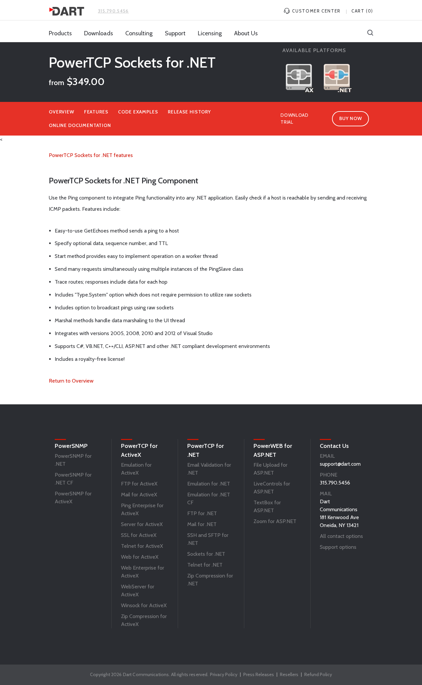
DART (66, 11)
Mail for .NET (202, 524)
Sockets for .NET (206, 554)
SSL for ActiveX (138, 535)
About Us (246, 33)
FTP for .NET (202, 513)
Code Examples (138, 112)
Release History (189, 112)
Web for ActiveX (139, 557)
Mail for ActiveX (139, 494)
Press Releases (258, 674)
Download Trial (295, 118)
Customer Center (316, 11)
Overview (61, 112)
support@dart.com (340, 464)
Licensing (210, 33)
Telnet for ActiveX (142, 546)
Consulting (139, 33)
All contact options (341, 536)
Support (175, 33)
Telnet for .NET (205, 565)
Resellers (289, 674)
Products (60, 33)
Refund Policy (318, 674)
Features (96, 112)
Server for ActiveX (142, 524)
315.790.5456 (113, 11)
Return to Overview (71, 381)
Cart (362, 11)
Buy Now (350, 118)
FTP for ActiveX (139, 484)
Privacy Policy (223, 674)
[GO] (370, 33)
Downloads (98, 33)
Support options (338, 547)
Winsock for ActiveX (143, 605)
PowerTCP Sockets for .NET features (91, 155)
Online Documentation (80, 125)
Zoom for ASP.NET (275, 521)
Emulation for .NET (208, 484)
